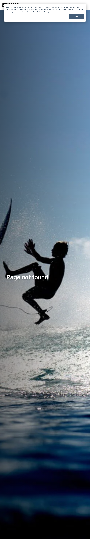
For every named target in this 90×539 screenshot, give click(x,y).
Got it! (76, 16)
